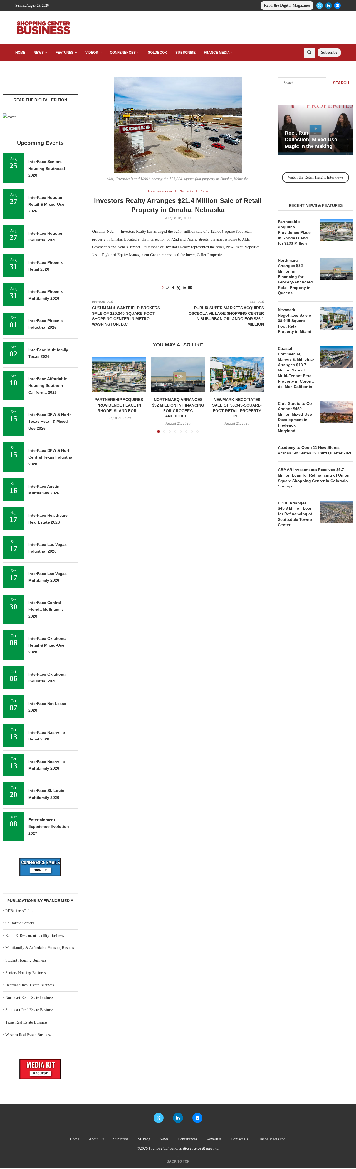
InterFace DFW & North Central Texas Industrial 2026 (50, 457)
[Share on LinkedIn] (184, 288)
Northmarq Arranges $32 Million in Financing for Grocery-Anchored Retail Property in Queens (295, 276)
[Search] (309, 53)
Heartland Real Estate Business (29, 985)
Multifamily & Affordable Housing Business (40, 948)
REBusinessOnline (19, 911)
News (39, 53)
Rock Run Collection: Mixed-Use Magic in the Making (311, 139)
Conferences (123, 53)
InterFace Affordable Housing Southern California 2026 (47, 386)
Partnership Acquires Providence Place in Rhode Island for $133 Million (294, 232)
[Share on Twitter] (179, 288)
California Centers (19, 923)
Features (64, 53)
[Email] (337, 5)
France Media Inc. (272, 1139)
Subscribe (185, 53)
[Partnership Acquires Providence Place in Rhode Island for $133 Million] (119, 374)
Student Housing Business (25, 960)
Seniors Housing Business (25, 973)
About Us (96, 1139)
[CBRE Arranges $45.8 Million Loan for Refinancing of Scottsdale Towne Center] (336, 512)
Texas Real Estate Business (26, 1022)
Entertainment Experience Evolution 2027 (48, 827)
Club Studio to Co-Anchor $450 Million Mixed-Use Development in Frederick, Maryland (295, 417)
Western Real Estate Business (28, 1035)
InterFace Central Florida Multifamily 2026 (46, 609)
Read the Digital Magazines (287, 5)
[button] (99, 394)
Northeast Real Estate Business (29, 997)
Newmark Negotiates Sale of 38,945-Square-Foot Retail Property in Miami (295, 321)
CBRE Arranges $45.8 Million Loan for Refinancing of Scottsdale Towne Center (295, 514)
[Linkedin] (328, 5)
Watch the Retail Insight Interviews (315, 177)
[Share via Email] (190, 288)
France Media (217, 53)
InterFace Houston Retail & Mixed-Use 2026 (46, 204)
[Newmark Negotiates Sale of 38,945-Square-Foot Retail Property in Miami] (237, 374)
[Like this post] (167, 288)
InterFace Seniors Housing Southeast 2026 (46, 168)
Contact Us (239, 1139)
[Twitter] (319, 5)
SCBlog (144, 1139)
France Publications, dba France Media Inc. (184, 1148)
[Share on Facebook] (173, 288)
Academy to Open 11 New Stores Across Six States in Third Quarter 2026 (315, 450)
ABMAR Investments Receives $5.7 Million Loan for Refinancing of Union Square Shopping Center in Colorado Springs (314, 477)
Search (341, 83)
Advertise (213, 1139)
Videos (91, 53)
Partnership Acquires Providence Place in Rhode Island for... (119, 405)
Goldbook (157, 53)
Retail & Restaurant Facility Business (34, 935)
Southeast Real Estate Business (29, 1010)
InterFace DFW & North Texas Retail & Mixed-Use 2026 (50, 421)
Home (20, 53)
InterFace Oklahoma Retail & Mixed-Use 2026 (47, 645)
